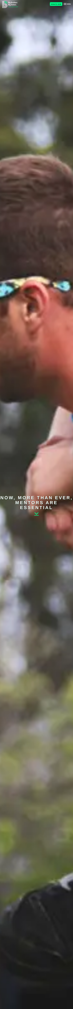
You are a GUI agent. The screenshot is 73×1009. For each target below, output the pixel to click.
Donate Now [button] (56, 4)
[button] (67, 4)
